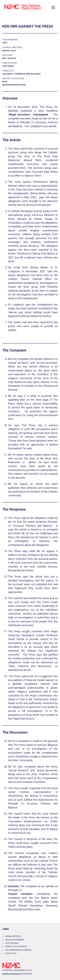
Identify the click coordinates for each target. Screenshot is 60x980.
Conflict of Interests (16, 946)
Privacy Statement (14, 940)
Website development (11, 974)
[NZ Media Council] (22, 7)
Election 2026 (11, 943)
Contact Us (10, 953)
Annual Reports (13, 936)
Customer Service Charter (18, 950)
